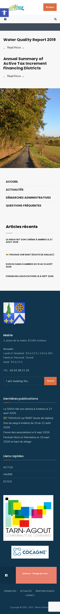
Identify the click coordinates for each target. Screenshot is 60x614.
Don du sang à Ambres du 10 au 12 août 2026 (29, 265)
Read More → (15, 47)
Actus (8, 467)
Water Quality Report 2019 (29, 39)
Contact (30, 595)
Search (50, 381)
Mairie (7, 474)
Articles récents (22, 226)
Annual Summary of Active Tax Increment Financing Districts (25, 63)
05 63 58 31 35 (19, 370)
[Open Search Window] (55, 19)
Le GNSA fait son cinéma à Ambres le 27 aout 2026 (29, 241)
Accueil (12, 182)
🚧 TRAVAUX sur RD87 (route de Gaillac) (30, 254)
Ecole (7, 481)
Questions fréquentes (23, 206)
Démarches (10, 591)
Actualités (15, 190)
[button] (4, 12)
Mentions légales (45, 591)
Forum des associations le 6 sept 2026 (30, 276)
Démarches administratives (28, 198)
